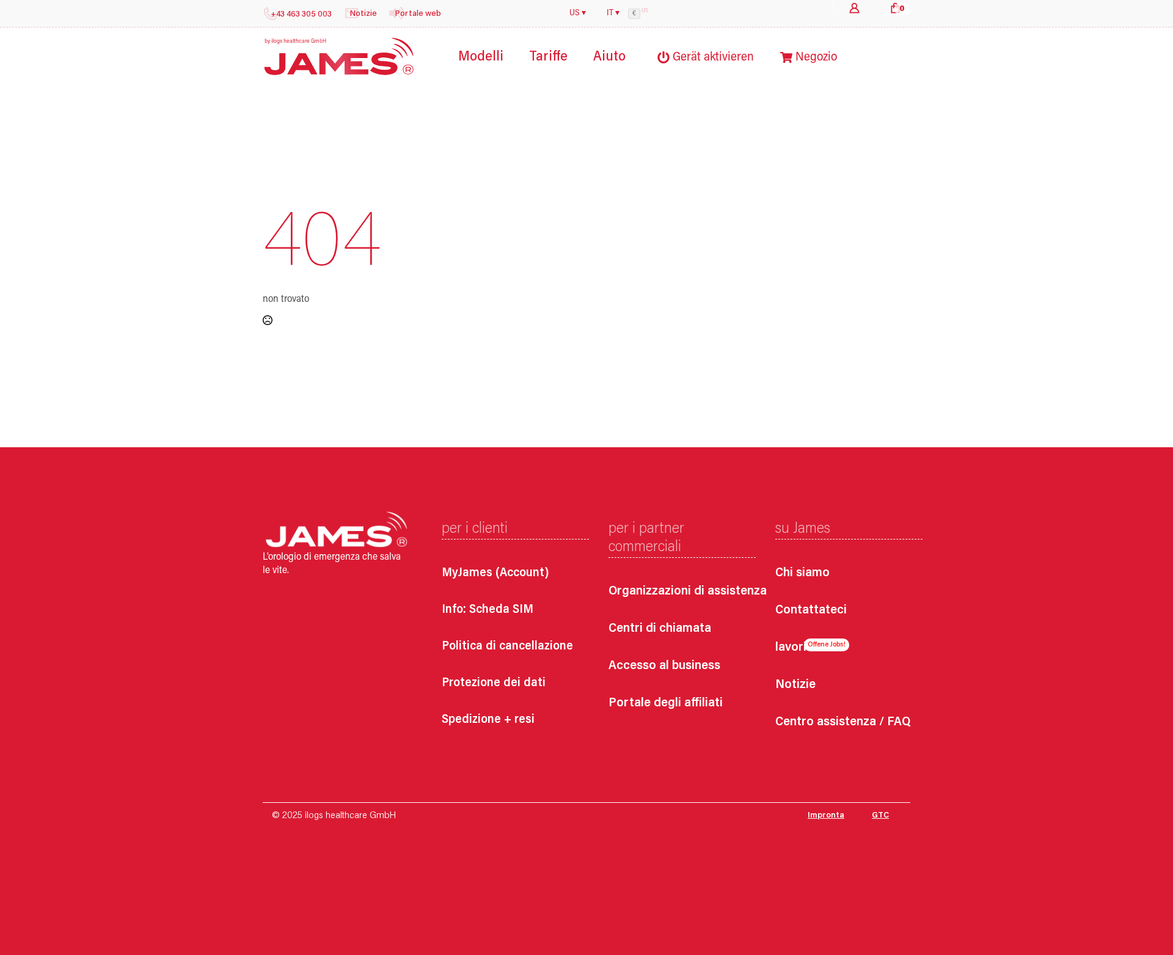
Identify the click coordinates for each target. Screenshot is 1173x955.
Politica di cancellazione (507, 646)
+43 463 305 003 (301, 14)
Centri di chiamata (659, 629)
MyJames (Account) (495, 573)
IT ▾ (613, 13)
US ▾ (577, 13)
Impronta (826, 815)
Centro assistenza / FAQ (842, 722)
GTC (880, 815)
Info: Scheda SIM (487, 610)
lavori (790, 648)
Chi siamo (802, 573)
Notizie (795, 685)
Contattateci (811, 610)
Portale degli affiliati (665, 703)
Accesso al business (664, 666)
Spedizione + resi (488, 720)
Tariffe (548, 57)
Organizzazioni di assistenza (676, 591)
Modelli (480, 57)
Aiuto (609, 57)
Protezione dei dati (494, 683)
